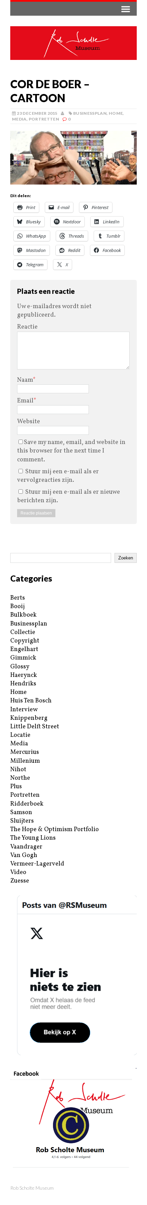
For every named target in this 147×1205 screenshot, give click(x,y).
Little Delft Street (34, 727)
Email (25, 401)
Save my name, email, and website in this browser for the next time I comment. (71, 451)
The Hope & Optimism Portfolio (54, 829)
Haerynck (23, 675)
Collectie (22, 632)
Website (28, 421)
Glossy (19, 667)
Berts (17, 598)
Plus (16, 786)
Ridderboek (26, 804)
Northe (20, 778)
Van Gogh (23, 855)
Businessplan (90, 113)
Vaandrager (26, 847)
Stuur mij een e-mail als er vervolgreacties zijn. (58, 476)
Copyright (24, 641)
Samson (21, 812)
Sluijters (22, 821)
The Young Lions (33, 838)
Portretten (44, 119)
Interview (24, 709)
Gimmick (23, 658)
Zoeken (125, 557)
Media (19, 119)
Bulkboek (23, 615)
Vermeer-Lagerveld (37, 864)
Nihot (18, 769)
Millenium (25, 761)
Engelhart (24, 649)
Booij (17, 606)
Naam (25, 380)
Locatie (20, 735)
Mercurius (24, 752)
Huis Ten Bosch (31, 701)
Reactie (27, 327)
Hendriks (23, 684)
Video (18, 872)
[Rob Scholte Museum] (73, 43)
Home (116, 113)
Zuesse (19, 881)
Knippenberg (29, 718)
